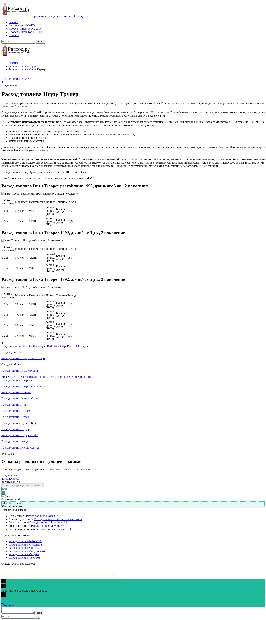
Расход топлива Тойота (25, 541)
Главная (13, 22)
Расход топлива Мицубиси (27, 551)
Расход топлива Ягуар (15, 429)
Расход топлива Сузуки (15, 416)
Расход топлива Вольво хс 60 (54, 528)
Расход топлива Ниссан (16, 392)
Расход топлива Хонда (15, 441)
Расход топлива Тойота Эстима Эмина (58, 519)
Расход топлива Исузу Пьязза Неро (23, 358)
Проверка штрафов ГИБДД (25, 31)
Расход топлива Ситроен (16, 380)
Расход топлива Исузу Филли (19, 370)
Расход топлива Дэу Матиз (47, 525)
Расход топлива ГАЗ (13, 404)
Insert (39, 613)
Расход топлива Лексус (24, 557)
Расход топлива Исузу (15, 78)
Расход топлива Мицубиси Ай (48, 522)
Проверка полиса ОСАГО (25, 28)
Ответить (8, 605)
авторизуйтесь (10, 478)
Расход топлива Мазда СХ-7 (43, 515)
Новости (14, 35)
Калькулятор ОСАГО (22, 25)
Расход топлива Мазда (24, 554)
